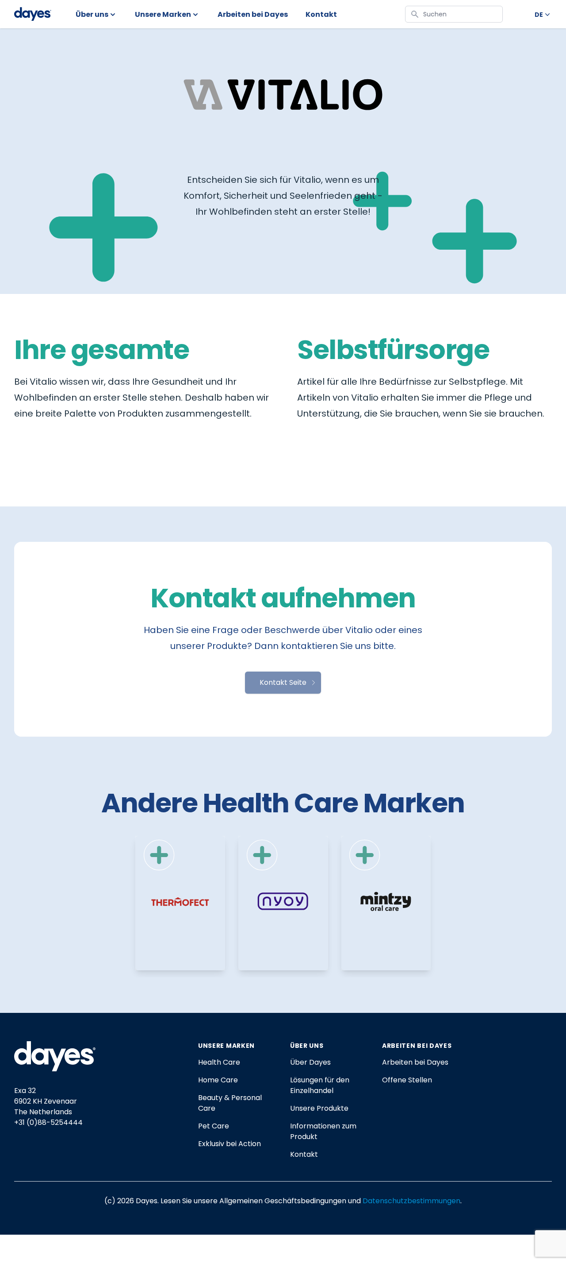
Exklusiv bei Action (229, 1144)
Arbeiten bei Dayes (415, 1062)
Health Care (219, 1062)
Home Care (218, 1080)
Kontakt (304, 1154)
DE (539, 14)
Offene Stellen (407, 1080)
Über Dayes (310, 1062)
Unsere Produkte (319, 1108)
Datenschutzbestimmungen (411, 1201)
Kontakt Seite (283, 682)
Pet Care (213, 1126)
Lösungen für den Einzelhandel (319, 1085)
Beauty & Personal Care (230, 1103)
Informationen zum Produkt (323, 1131)
